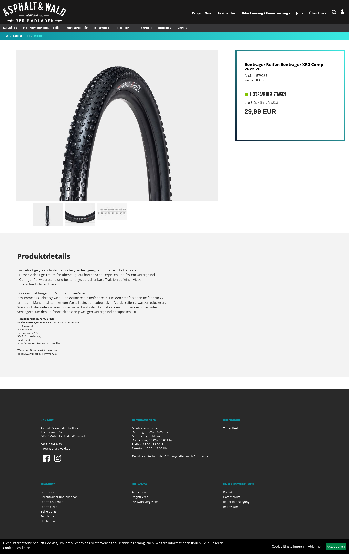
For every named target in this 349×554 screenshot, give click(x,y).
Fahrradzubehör (76, 28)
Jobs (299, 13)
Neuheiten (164, 28)
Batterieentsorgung (236, 502)
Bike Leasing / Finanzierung (265, 13)
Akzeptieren (336, 546)
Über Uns (317, 13)
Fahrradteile (102, 28)
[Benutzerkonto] (342, 11)
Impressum (231, 507)
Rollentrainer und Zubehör (41, 28)
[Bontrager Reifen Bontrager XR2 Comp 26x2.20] (116, 125)
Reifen (38, 36)
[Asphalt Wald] (34, 12)
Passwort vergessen (145, 502)
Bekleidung (124, 28)
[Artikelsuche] (334, 12)
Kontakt (228, 492)
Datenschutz (231, 497)
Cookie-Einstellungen (288, 546)
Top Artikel (144, 28)
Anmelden (139, 492)
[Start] (7, 36)
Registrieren (140, 497)
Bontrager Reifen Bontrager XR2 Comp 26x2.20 (284, 67)
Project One (201, 13)
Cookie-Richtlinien (16, 548)
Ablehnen (315, 546)
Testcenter (227, 13)
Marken (182, 28)
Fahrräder (10, 28)
